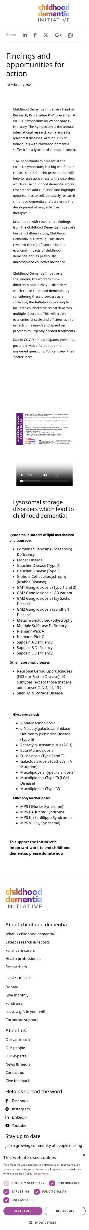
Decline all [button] (65, 1211)
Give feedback (17, 1080)
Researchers (16, 966)
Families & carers (20, 950)
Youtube (19, 1125)
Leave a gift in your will (25, 1011)
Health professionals (23, 958)
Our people (15, 1047)
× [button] (84, 1155)
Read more (41, 1174)
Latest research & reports (27, 942)
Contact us (14, 1072)
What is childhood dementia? (30, 933)
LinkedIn (19, 1117)
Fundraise (14, 1003)
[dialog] (44, 1190)
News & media (17, 1064)
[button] (44, 1222)
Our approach (17, 1039)
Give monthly (16, 995)
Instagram (21, 1109)
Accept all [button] (22, 1211)
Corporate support (21, 1019)
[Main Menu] (6, 12)
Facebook (20, 1100)
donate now (52, 853)
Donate (11, 986)
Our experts (15, 1056)
